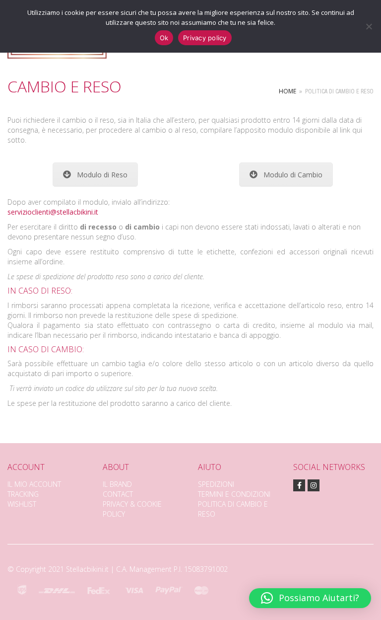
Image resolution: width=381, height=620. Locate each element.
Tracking (23, 494)
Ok (164, 38)
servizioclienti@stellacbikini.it (52, 212)
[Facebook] (299, 485)
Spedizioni (216, 484)
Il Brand (117, 484)
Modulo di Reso (102, 174)
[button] (310, 598)
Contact (118, 494)
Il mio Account (34, 484)
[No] (369, 26)
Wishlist (21, 504)
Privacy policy (205, 38)
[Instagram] (313, 485)
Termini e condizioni (234, 494)
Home (287, 91)
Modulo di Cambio (292, 174)
